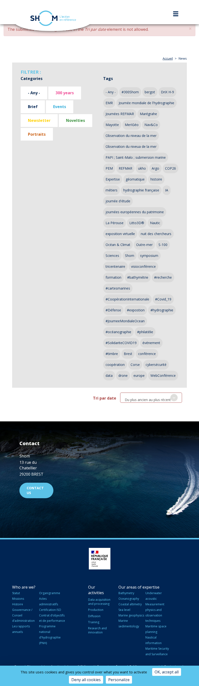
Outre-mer (144, 244)
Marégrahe (148, 113)
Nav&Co (151, 124)
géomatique (135, 179)
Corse (135, 364)
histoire (156, 179)
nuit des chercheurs (156, 233)
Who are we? (23, 587)
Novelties (75, 120)
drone (123, 375)
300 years (65, 92)
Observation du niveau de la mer (131, 135)
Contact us (35, 490)
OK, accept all (167, 672)
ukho (142, 168)
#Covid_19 (163, 299)
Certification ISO (50, 610)
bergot (150, 92)
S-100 (162, 244)
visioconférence (143, 266)
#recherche (163, 277)
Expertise (113, 179)
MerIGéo (132, 124)
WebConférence (163, 375)
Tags (108, 78)
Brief (33, 106)
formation (113, 277)
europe (139, 375)
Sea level (124, 610)
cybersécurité (156, 364)
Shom (129, 255)
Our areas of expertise (138, 587)
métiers (111, 190)
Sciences (112, 255)
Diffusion (94, 616)
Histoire (17, 604)
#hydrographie (161, 310)
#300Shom (130, 92)
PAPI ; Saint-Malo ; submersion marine (136, 157)
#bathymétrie (137, 277)
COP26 (170, 168)
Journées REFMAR (120, 113)
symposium (149, 255)
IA (166, 190)
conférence (147, 353)
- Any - (34, 92)
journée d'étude (118, 201)
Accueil (168, 58)
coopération (115, 364)
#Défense (113, 310)
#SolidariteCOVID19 (121, 342)
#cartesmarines (118, 288)
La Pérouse (115, 223)
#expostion (136, 310)
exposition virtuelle (120, 233)
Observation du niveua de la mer (131, 146)
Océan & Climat (118, 244)
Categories (31, 78)
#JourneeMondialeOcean (125, 321)
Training (93, 622)
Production (95, 610)
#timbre (112, 353)
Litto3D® (136, 223)
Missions (18, 599)
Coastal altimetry (130, 604)
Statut (16, 593)
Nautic (155, 223)
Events (59, 106)
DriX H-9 (167, 92)
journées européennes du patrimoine (135, 212)
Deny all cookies (86, 679)
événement (151, 342)
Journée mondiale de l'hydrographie (146, 103)
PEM (109, 168)
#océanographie (118, 332)
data (109, 375)
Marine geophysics (131, 615)
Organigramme (49, 593)
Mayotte (112, 124)
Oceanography (128, 599)
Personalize (119, 679)
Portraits (37, 134)
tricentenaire (115, 266)
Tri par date (104, 398)
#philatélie (145, 332)
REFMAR (125, 168)
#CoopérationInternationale (127, 299)
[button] (190, 28)
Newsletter (39, 120)
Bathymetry (126, 593)
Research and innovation (97, 630)
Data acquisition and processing (99, 602)
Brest (128, 353)
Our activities (96, 589)
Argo (155, 168)
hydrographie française (141, 190)
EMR (109, 103)
